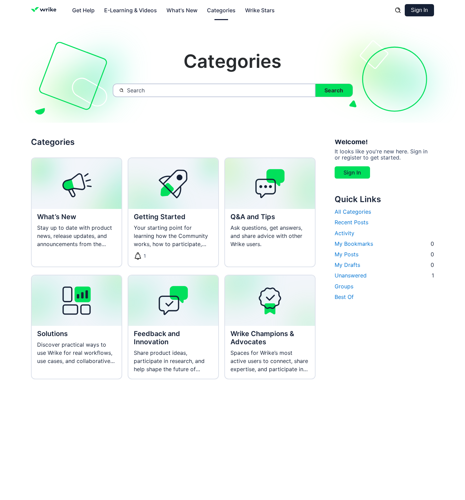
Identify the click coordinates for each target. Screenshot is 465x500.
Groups (344, 286)
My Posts (384, 254)
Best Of (344, 296)
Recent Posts (351, 222)
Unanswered (384, 275)
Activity (344, 233)
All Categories (353, 211)
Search (333, 90)
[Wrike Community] (45, 10)
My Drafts (384, 264)
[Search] (398, 10)
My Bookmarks (384, 243)
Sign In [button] (352, 172)
